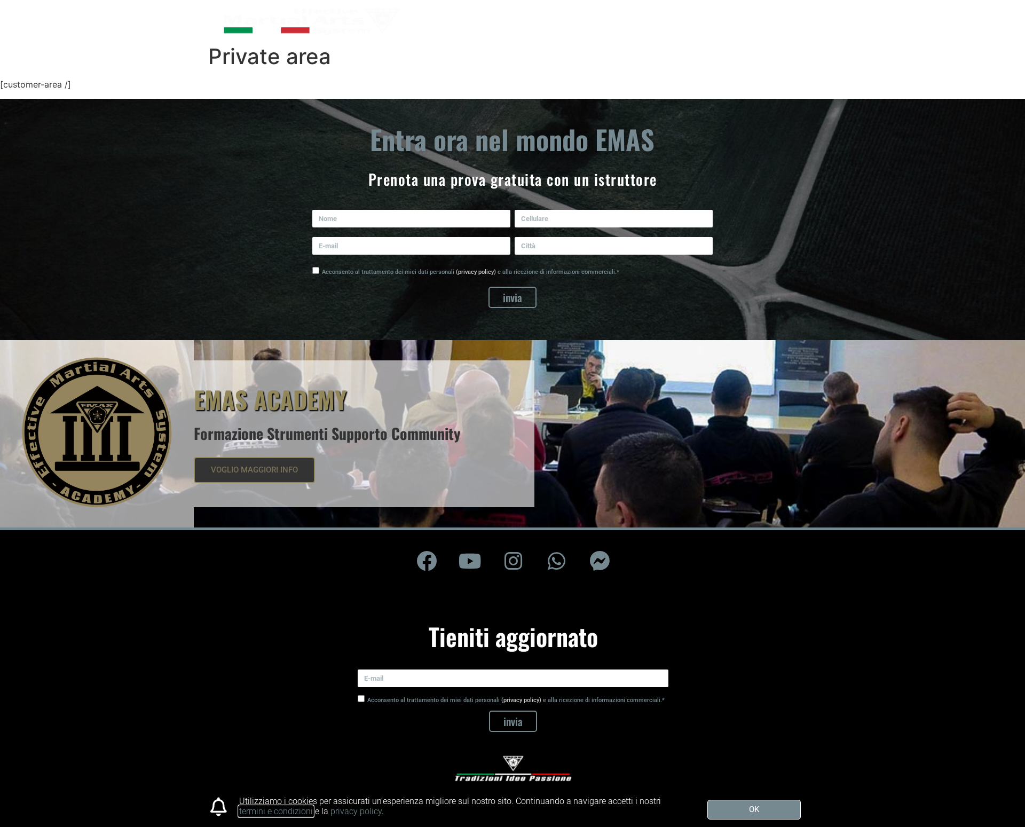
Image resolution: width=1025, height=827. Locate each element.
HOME (476, 19)
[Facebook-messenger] (599, 561)
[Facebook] (426, 561)
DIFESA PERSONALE (611, 19)
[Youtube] (470, 561)
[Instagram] (513, 561)
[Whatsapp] (556, 561)
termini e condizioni (276, 811)
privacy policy (356, 811)
